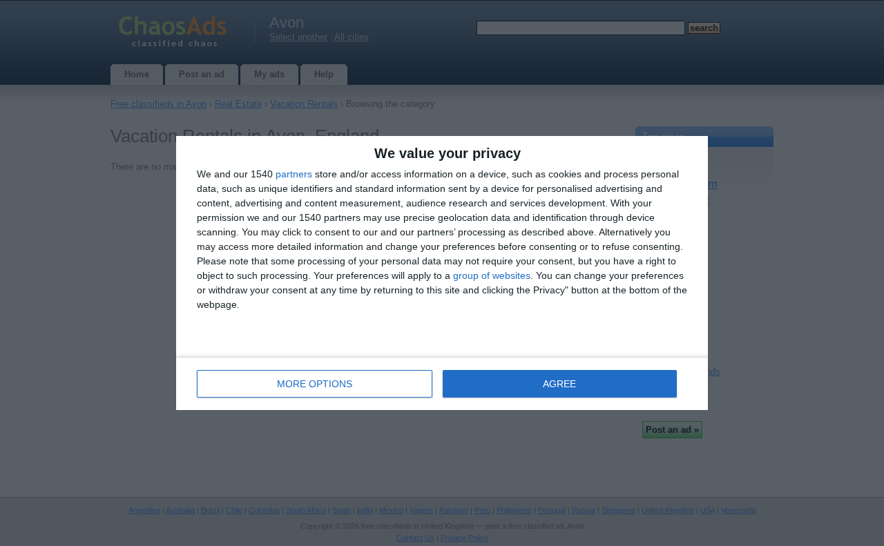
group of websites (491, 275)
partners (294, 174)
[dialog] (442, 273)
